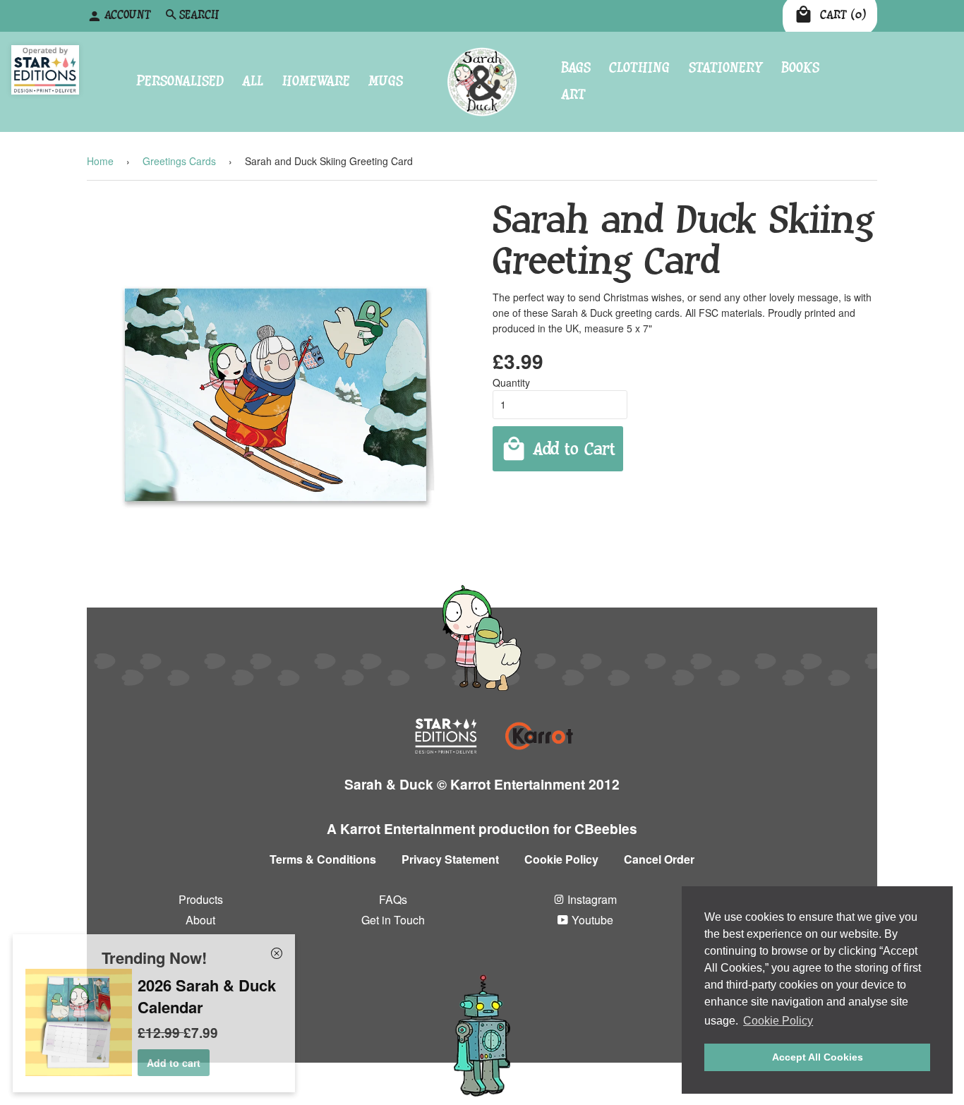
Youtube (591, 920)
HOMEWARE (316, 81)
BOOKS (800, 67)
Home (100, 161)
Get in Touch (393, 920)
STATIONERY (726, 67)
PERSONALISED (180, 81)
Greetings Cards (179, 161)
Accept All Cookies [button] (817, 1057)
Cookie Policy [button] (778, 1021)
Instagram (591, 899)
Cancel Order (659, 859)
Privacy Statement (450, 859)
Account (127, 15)
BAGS (576, 67)
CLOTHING (639, 67)
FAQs (393, 899)
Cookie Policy (561, 859)
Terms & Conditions (323, 859)
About (200, 920)
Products (201, 899)
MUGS (385, 81)
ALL (252, 81)
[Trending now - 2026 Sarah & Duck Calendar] (78, 1072)
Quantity (511, 382)
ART (573, 95)
